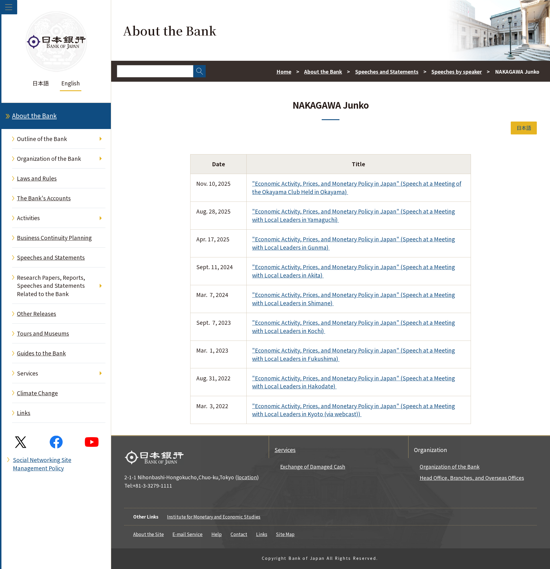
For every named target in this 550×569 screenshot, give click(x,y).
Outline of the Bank (42, 139)
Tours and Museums (43, 333)
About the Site (148, 534)
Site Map (285, 534)
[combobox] (155, 71)
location (247, 477)
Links (23, 413)
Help (216, 534)
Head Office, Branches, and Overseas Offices (472, 477)
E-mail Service (187, 534)
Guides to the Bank (41, 353)
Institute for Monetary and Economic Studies (213, 516)
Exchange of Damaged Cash (312, 466)
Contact (239, 534)
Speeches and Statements (51, 257)
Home (283, 71)
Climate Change (37, 393)
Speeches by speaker (456, 71)
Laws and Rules (37, 178)
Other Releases (36, 314)
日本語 (40, 83)
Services (27, 373)
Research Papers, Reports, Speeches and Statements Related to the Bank (51, 285)
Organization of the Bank (49, 159)
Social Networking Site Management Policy (42, 464)
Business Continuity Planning (54, 238)
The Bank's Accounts (44, 198)
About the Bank (34, 115)
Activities (28, 218)
